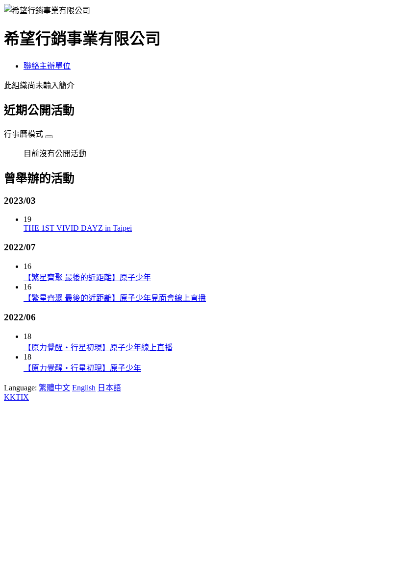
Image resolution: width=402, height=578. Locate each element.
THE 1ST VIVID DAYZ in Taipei (78, 228)
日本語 (109, 388)
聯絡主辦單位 (47, 66)
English (84, 388)
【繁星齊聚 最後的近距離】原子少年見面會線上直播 (115, 298)
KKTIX (16, 397)
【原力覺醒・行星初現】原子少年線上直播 (98, 347)
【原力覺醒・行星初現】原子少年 (82, 368)
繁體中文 (54, 388)
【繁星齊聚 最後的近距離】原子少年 (87, 277)
